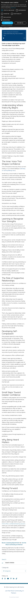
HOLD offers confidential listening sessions (13, 524)
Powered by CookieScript (6, 25)
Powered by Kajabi (14, 597)
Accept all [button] (7, 23)
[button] (14, 20)
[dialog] (14, 13)
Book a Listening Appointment (10, 542)
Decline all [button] (20, 23)
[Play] (3, 38)
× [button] (26, 1)
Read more (13, 7)
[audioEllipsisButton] (24, 38)
